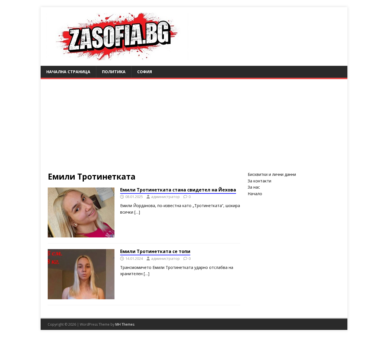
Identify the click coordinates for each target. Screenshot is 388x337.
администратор (165, 196)
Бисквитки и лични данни (272, 174)
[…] (137, 212)
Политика (114, 71)
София (144, 71)
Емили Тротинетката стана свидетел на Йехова (178, 190)
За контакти (259, 181)
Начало (255, 193)
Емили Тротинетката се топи (155, 251)
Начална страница (68, 71)
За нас (254, 187)
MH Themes (124, 324)
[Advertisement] (194, 121)
